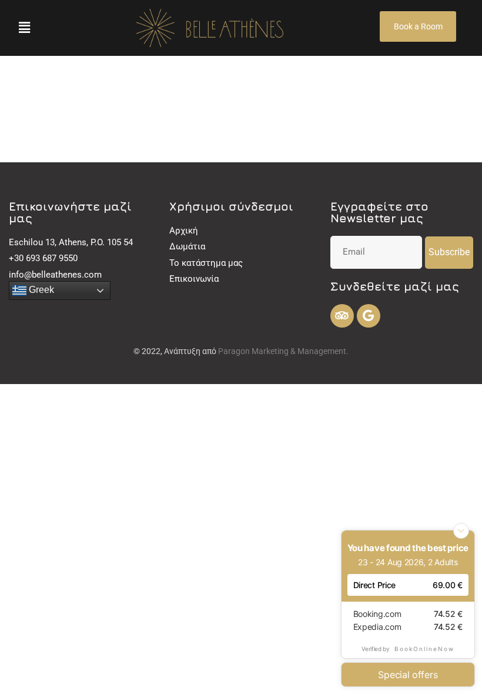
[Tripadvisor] (342, 316)
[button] (24, 27)
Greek (40, 290)
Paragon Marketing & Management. (283, 351)
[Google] (368, 316)
